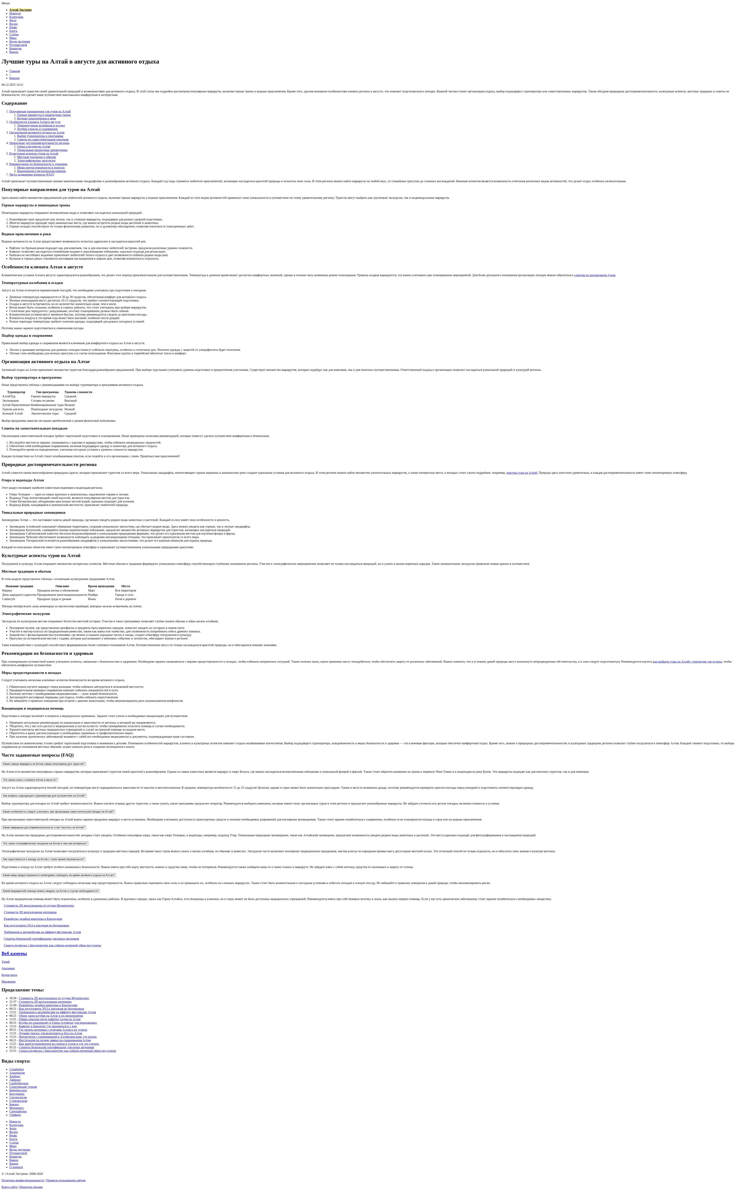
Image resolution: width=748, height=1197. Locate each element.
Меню (6, 3)
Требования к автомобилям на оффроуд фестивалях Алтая (42, 932)
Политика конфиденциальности (23, 1180)
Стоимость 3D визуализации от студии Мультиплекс (39, 905)
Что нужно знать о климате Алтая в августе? (29, 779)
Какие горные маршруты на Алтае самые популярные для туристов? (44, 763)
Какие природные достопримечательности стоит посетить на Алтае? (44, 827)
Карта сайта (9, 1187)
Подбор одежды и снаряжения (37, 129)
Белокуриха (9, 975)
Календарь (16, 17)
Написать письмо (31, 1187)
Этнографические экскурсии (36, 160)
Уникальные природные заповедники (42, 150)
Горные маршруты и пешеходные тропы (44, 115)
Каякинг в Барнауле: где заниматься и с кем (48, 1026)
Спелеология (18, 1097)
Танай (6, 961)
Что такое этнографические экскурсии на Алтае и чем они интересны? (45, 843)
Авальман (8, 968)
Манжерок (9, 981)
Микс (13, 38)
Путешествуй (18, 45)
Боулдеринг (17, 1093)
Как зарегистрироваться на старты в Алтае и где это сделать (59, 1043)
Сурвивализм (18, 1100)
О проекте (16, 1167)
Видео (13, 24)
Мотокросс (16, 1107)
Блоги (13, 31)
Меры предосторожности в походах (41, 167)
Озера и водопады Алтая (33, 146)
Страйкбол (16, 1069)
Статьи (14, 34)
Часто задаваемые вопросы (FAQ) (31, 174)
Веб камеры (14, 953)
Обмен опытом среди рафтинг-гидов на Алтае (50, 1019)
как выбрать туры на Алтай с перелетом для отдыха (687, 661)
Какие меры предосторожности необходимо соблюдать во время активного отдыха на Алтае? (58, 875)
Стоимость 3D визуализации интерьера (30, 912)
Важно (13, 52)
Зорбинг (14, 1076)
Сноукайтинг (18, 1111)
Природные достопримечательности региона (39, 143)
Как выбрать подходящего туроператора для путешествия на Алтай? (44, 795)
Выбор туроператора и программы (40, 136)
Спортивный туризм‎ (23, 1086)
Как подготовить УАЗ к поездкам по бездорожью (36, 925)
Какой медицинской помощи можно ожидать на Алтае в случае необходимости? (50, 890)
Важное (14, 78)
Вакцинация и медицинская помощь (41, 171)
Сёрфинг (15, 1115)
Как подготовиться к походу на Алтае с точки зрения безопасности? (43, 859)
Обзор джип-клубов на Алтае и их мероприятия (51, 1015)
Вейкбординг (18, 1090)
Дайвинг (15, 1079)
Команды (15, 48)
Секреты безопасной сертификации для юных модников (41, 938)
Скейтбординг (19, 1083)
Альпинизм (17, 1072)
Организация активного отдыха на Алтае (36, 132)
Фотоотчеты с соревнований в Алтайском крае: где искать (58, 1036)
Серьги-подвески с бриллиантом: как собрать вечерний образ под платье (52, 945)
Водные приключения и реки (36, 118)
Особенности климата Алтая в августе (35, 122)
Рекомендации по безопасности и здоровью (38, 164)
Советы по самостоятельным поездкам (43, 139)
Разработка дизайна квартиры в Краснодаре (33, 918)
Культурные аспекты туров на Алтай (33, 153)
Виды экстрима (19, 41)
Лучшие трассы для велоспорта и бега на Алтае (50, 1033)
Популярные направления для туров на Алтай (40, 111)
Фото (12, 20)
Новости (15, 13)
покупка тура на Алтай (521, 472)
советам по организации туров (594, 275)
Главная (14, 71)
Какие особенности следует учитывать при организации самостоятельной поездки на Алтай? (58, 811)
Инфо (13, 27)
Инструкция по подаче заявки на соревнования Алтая (55, 1040)
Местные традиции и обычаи (36, 157)
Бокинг (14, 1104)
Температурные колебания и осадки (41, 125)
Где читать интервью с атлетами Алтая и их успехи (53, 1029)
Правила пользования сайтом (66, 1180)
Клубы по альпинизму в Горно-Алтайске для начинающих (58, 1022)
